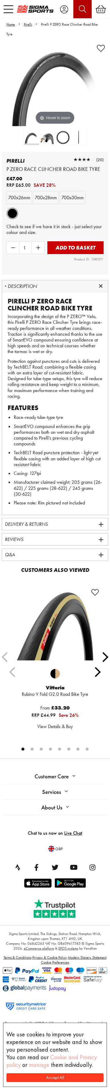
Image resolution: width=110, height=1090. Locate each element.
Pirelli (28, 24)
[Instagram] (92, 867)
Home (10, 24)
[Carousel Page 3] (41, 749)
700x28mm (46, 197)
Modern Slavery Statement (87, 957)
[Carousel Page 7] (77, 749)
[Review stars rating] (84, 159)
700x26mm (19, 197)
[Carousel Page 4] (50, 749)
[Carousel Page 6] (68, 749)
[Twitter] (55, 867)
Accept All (55, 1077)
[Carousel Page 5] (59, 749)
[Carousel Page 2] (32, 749)
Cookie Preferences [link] (55, 962)
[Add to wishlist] (101, 48)
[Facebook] (36, 867)
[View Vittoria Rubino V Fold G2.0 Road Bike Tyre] (55, 626)
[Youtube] (73, 867)
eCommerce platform (39, 948)
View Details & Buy (55, 726)
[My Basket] (101, 9)
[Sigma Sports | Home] (35, 8)
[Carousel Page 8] (87, 749)
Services (51, 792)
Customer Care (52, 776)
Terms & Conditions (17, 957)
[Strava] (17, 867)
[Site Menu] (8, 9)
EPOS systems (68, 948)
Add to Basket (75, 247)
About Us (51, 807)
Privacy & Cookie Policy (49, 957)
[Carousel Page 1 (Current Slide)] (23, 749)
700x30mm (72, 197)
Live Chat (73, 833)
